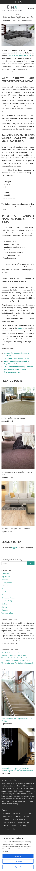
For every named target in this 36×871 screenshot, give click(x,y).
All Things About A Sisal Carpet (16, 358)
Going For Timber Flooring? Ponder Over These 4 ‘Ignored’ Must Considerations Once (18, 369)
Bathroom (5, 574)
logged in (14, 548)
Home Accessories (8, 595)
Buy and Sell (6, 577)
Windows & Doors (8, 613)
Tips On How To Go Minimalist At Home (16, 658)
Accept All (18, 856)
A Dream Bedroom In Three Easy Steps (16, 660)
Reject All (18, 867)
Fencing (4, 586)
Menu (31, 8)
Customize (18, 861)
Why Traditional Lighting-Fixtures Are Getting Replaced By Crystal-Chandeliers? (17, 769)
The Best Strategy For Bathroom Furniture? (17, 663)
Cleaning (5, 580)
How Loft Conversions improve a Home (16, 653)
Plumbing (5, 610)
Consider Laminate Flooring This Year (16, 529)
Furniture (5, 592)
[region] (18, 853)
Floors (18, 14)
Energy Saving (7, 583)
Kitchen (4, 604)
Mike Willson (26, 21)
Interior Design (7, 601)
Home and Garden (8, 598)
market (21, 328)
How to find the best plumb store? (14, 655)
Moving (4, 607)
